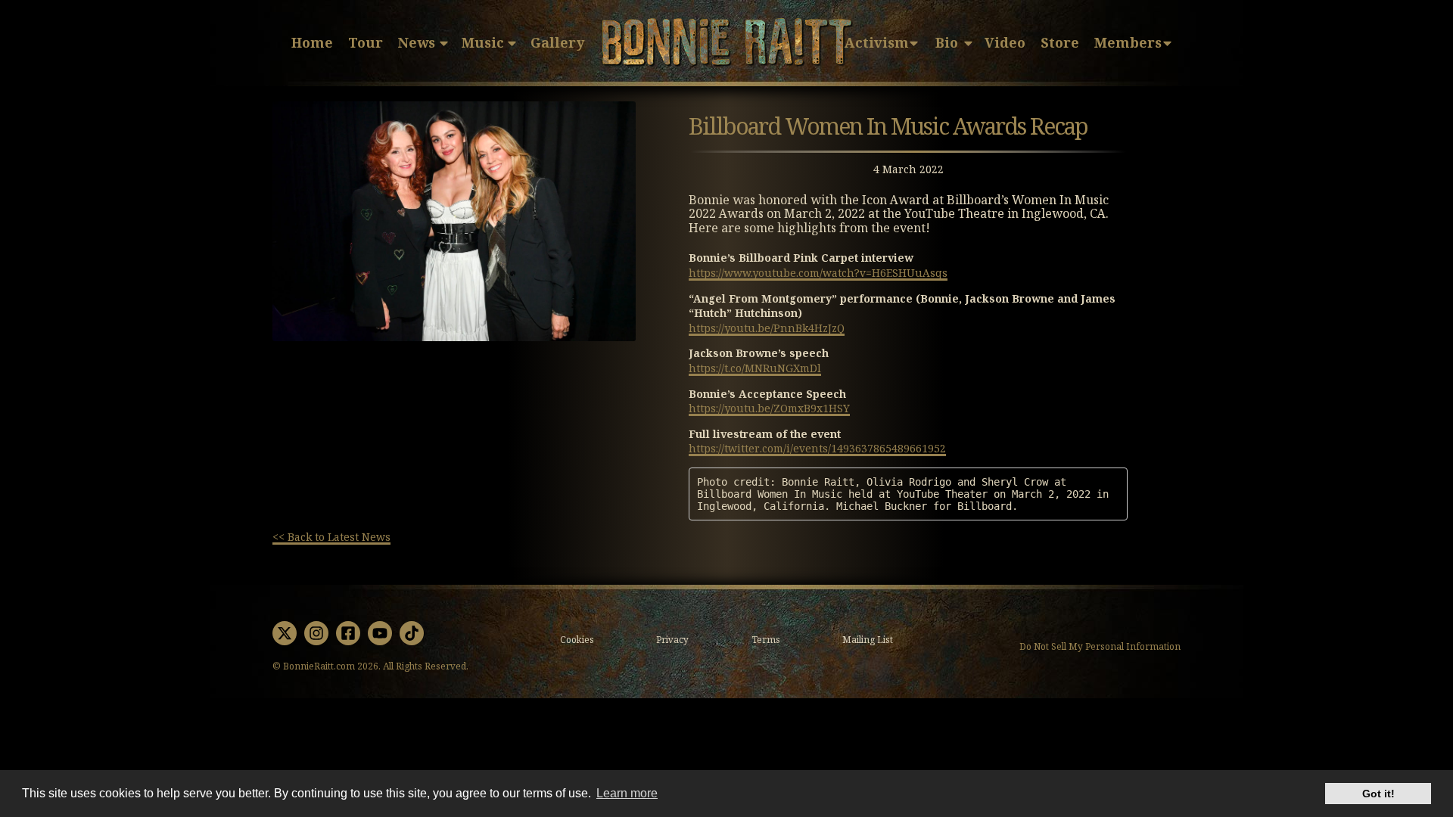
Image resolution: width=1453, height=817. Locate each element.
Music (483, 43)
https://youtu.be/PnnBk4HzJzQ (767, 328)
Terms (765, 640)
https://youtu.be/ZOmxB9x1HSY (769, 408)
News (416, 43)
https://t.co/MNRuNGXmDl (755, 368)
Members (1128, 43)
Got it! (1378, 793)
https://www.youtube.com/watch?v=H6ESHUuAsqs (818, 273)
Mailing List (867, 640)
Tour (365, 43)
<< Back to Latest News (331, 537)
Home (312, 43)
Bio (946, 43)
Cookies (577, 640)
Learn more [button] (627, 793)
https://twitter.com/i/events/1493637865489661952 (817, 448)
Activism (877, 43)
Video (1005, 43)
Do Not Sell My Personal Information (1100, 647)
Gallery (557, 43)
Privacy (672, 640)
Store (1060, 43)
